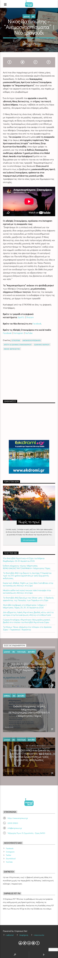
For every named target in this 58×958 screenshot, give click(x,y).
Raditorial (9, 935)
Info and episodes (29, 540)
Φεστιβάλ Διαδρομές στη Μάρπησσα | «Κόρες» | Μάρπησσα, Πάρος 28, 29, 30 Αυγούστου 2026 (24, 606)
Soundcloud (11, 858)
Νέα (33, 16)
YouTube (29, 333)
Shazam (30, 317)
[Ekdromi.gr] (29, 457)
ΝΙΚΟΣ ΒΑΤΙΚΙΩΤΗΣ (12, 349)
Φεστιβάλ (31, 651)
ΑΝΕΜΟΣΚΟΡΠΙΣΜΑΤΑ (32, 340)
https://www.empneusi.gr (18, 818)
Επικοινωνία (39, 935)
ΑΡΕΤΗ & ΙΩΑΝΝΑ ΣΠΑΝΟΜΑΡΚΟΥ (18, 344)
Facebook (37, 323)
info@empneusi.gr (15, 828)
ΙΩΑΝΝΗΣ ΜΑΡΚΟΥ (42, 344)
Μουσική (26, 16)
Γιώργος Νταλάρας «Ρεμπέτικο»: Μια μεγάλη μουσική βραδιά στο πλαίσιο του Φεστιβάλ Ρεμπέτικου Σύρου (26, 620)
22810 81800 (13, 823)
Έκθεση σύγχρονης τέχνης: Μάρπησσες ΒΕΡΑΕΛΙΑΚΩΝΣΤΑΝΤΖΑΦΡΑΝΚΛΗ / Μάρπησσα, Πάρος (26, 566)
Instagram (18, 333)
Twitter (8, 855)
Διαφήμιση (23, 935)
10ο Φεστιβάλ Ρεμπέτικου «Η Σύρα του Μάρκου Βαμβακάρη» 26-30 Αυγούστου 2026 (24, 559)
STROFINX (16, 340)
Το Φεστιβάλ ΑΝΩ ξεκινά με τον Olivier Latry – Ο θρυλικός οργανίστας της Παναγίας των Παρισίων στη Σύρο (28, 598)
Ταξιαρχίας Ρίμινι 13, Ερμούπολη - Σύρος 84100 (26, 833)
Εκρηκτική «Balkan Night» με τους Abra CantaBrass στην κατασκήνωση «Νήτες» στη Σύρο (28, 584)
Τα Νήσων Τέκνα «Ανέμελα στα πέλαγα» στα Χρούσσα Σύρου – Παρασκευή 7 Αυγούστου (27, 628)
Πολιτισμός (21, 651)
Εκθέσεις (7, 695)
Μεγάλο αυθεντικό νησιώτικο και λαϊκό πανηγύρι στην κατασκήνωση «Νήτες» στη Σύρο (27, 591)
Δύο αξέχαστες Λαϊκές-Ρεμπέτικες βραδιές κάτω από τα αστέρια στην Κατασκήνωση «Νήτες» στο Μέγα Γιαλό (28, 613)
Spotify (21, 317)
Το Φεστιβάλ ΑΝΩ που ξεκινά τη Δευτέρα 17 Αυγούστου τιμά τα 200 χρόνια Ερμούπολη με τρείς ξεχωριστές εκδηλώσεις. (27, 575)
